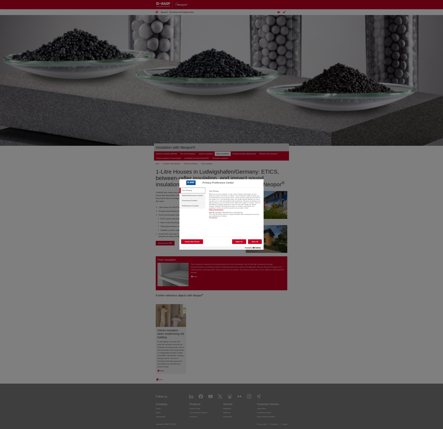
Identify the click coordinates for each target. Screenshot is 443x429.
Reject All (239, 242)
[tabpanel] (235, 205)
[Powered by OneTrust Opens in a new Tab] (253, 248)
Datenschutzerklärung (216, 210)
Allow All (255, 242)
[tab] (192, 190)
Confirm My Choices (192, 242)
